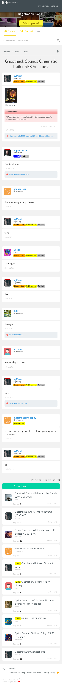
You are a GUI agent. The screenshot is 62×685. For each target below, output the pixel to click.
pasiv (17, 621)
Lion (16, 588)
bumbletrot (19, 537)
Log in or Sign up (50, 6)
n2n (16, 500)
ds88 (16, 311)
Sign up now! (31, 23)
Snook (11, 174)
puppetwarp (20, 150)
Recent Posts (23, 41)
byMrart (18, 76)
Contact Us (15, 673)
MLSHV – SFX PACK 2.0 (33, 618)
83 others (42, 136)
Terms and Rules (34, 673)
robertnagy (13, 136)
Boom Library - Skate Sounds (29, 548)
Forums (11, 31)
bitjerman (18, 640)
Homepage (10, 105)
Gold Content (26, 31)
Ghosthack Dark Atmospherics (30, 651)
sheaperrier (20, 189)
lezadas (18, 349)
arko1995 (21, 136)
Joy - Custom (8, 669)
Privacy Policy (49, 673)
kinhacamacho (14, 403)
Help (23, 673)
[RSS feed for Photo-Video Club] (58, 673)
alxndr (17, 607)
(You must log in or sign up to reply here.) (45, 480)
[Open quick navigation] (58, 51)
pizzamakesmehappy (25, 418)
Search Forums (9, 41)
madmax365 (30, 136)
